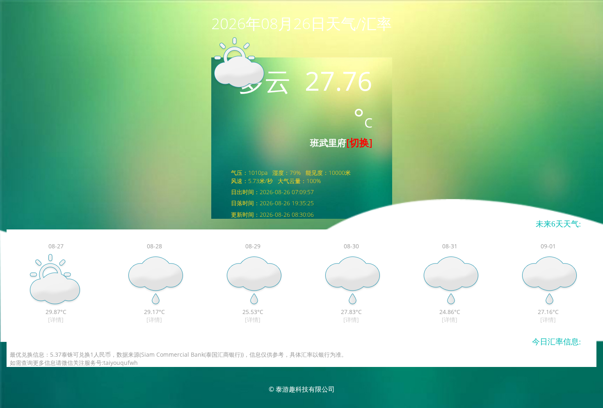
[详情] (56, 319)
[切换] (359, 142)
